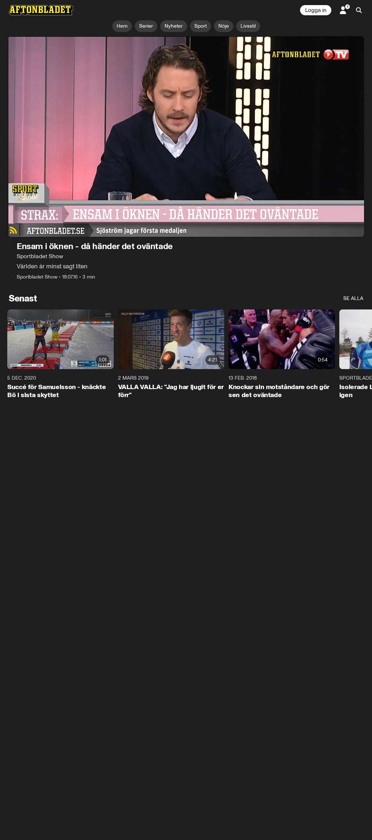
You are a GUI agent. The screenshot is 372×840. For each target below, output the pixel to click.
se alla (353, 298)
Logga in (315, 10)
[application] (186, 136)
